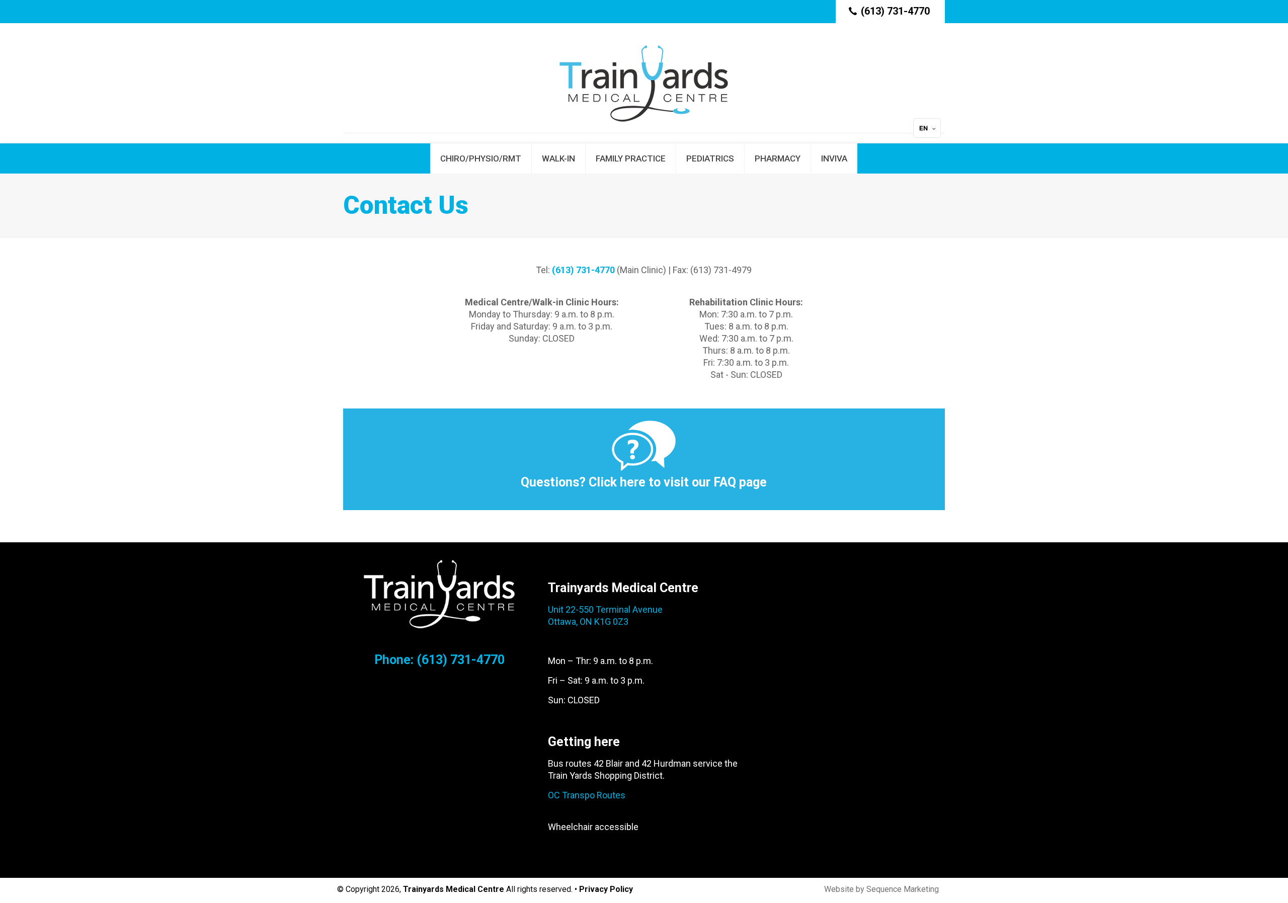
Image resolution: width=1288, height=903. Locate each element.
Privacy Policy (606, 889)
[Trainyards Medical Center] (644, 83)
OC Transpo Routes (586, 795)
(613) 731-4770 (895, 11)
